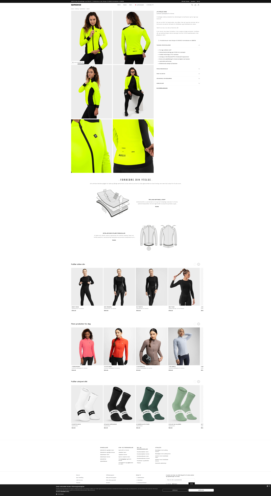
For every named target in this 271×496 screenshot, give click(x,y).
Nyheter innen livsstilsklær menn (161, 456)
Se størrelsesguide (162, 88)
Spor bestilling (79, 477)
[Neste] (198, 264)
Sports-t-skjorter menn (124, 456)
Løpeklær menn (122, 452)
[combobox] (267, 486)
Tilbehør (139, 462)
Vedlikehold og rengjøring (164, 78)
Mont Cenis (75, 307)
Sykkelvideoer (140, 477)
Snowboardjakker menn (142, 451)
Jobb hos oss (79, 480)
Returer (78, 475)
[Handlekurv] (195, 5)
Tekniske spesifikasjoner (164, 45)
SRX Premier (108, 307)
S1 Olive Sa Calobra (175, 424)
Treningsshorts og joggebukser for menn (126, 463)
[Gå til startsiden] (76, 4)
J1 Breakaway (76, 366)
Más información (91, 490)
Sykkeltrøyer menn (104, 454)
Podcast (78, 482)
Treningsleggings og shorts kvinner (125, 460)
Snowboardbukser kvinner (143, 458)
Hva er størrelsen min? (79, 62)
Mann (175, 483)
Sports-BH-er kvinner (124, 450)
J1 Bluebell (172, 366)
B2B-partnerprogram (111, 477)
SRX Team (171, 307)
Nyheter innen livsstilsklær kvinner (161, 460)
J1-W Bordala (140, 366)
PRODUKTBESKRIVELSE (162, 68)
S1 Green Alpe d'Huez (142, 424)
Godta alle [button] (201, 490)
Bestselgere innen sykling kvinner (161, 451)
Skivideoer (139, 480)
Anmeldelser (160, 83)
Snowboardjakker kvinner (143, 453)
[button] (107, 491)
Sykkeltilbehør (103, 461)
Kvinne (169, 483)
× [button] (269, 486)
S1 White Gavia (76, 424)
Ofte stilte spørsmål (111, 480)
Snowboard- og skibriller (143, 460)
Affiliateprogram (110, 475)
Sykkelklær (104, 447)
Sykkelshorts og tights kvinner (107, 452)
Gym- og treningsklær (126, 447)
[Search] (192, 5)
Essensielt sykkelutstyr (160, 463)
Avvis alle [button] (174, 490)
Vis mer (157, 206)
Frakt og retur (161, 73)
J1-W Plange (108, 366)
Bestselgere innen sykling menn (163, 453)
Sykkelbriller (103, 459)
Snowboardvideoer (142, 482)
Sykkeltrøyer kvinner (105, 456)
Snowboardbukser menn (143, 456)
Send (191, 483)
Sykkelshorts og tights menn (107, 450)
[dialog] (135, 490)
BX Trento (139, 307)
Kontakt (108, 482)
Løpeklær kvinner (123, 454)
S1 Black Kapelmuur (110, 424)
